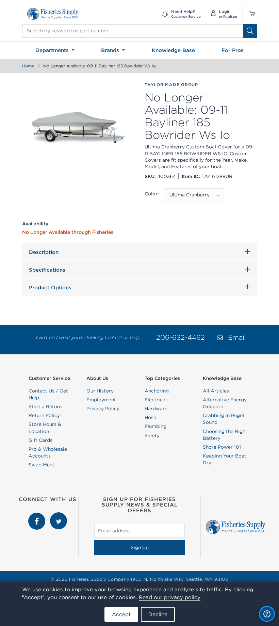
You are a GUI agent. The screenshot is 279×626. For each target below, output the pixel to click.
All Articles (216, 391)
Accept (121, 614)
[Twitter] (58, 516)
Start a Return (45, 406)
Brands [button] (111, 50)
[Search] (250, 31)
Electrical (156, 400)
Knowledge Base (173, 50)
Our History (100, 391)
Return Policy (44, 415)
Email (237, 337)
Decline (157, 614)
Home (28, 65)
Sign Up (140, 547)
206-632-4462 (180, 337)
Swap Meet (41, 465)
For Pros (232, 50)
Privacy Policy (102, 408)
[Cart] (250, 13)
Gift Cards (40, 440)
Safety (152, 435)
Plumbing (155, 426)
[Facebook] (37, 516)
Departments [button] (52, 50)
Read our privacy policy (169, 597)
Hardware (156, 408)
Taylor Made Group (171, 84)
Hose (150, 417)
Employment (101, 400)
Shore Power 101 (222, 447)
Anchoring (157, 391)
